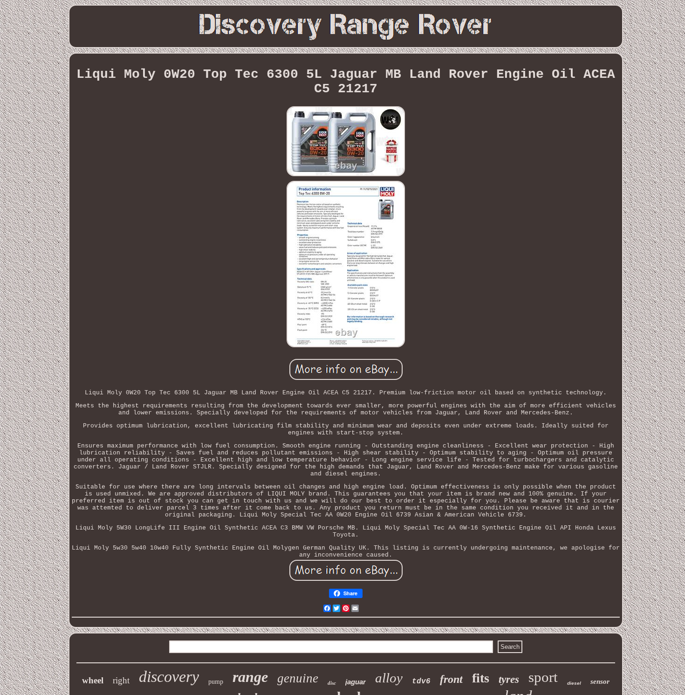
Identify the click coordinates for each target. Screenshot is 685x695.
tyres (509, 679)
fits (480, 678)
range (250, 676)
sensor (600, 681)
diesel (574, 683)
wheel (92, 680)
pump (215, 681)
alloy (389, 677)
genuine (297, 678)
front (451, 679)
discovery (169, 676)
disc (332, 683)
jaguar (355, 682)
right (121, 680)
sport (543, 677)
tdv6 (421, 681)
